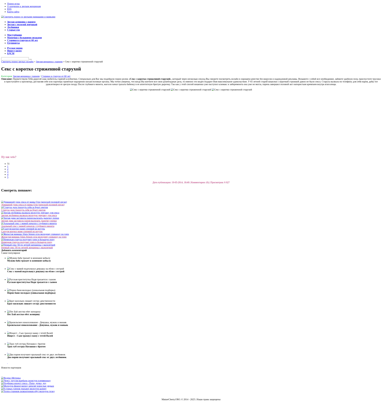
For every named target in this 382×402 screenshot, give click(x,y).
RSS (9, 9)
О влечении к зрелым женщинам (24, 6)
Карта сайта (13, 11)
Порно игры (13, 3)
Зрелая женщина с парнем (26, 76)
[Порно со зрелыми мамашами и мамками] (28, 16)
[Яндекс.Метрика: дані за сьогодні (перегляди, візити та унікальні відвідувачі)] (11, 378)
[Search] (30, 59)
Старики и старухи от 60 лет (55, 76)
